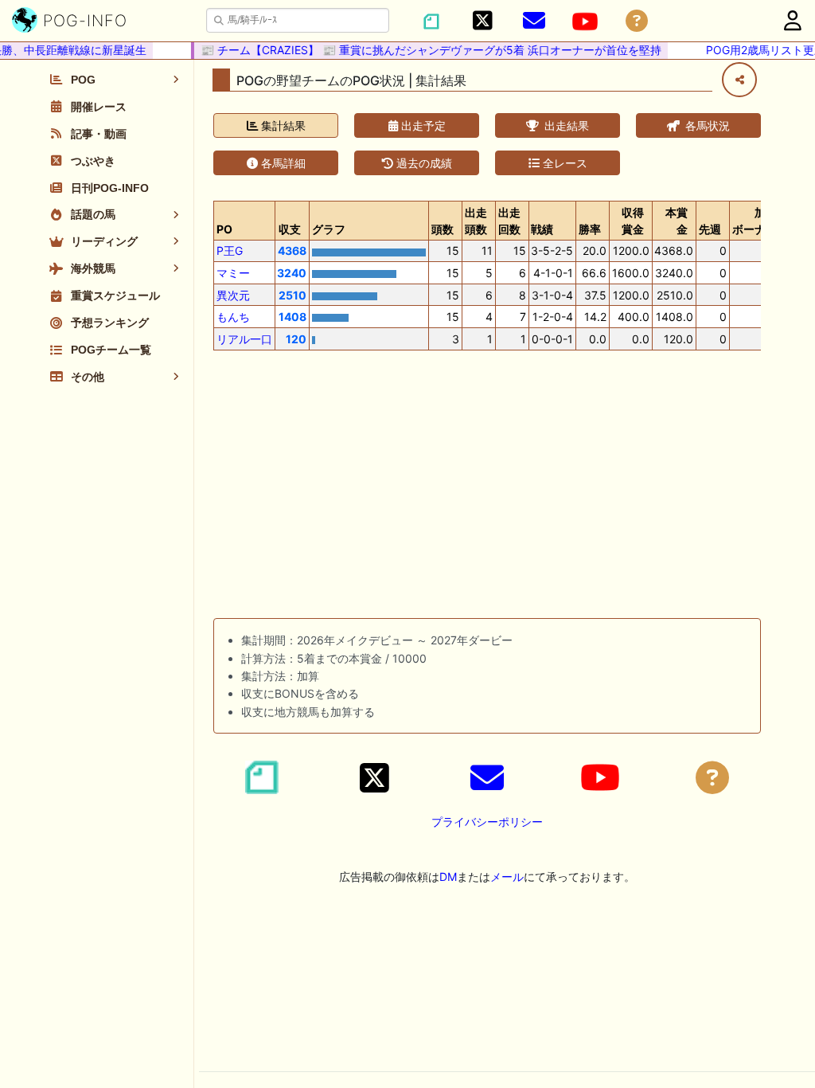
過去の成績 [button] (422, 163)
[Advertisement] (487, 487)
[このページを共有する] (739, 79)
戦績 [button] (542, 229)
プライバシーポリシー (487, 821)
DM (448, 876)
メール (507, 876)
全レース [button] (563, 163)
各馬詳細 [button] (282, 163)
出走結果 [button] (565, 125)
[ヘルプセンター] (637, 21)
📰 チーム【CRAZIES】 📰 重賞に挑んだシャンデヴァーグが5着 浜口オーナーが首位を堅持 (425, 50)
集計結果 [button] (282, 125)
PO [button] (224, 229)
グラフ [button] (328, 229)
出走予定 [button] (422, 125)
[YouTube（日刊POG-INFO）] (585, 21)
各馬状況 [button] (706, 125)
